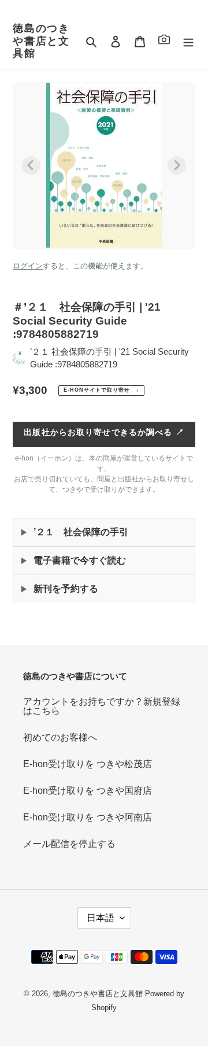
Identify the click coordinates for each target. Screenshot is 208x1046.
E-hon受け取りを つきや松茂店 (87, 764)
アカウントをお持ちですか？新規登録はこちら (101, 706)
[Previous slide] (31, 165)
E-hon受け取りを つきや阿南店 (87, 817)
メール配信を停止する (69, 844)
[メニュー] (188, 41)
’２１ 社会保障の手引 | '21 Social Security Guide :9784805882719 (109, 358)
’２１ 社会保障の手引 (81, 532)
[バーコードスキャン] (164, 41)
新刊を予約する (66, 589)
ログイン (28, 266)
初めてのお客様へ (60, 737)
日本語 (100, 918)
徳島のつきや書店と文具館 (41, 41)
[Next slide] (177, 165)
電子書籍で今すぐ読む (80, 560)
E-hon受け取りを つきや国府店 (87, 790)
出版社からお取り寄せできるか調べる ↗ (104, 432)
